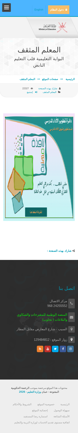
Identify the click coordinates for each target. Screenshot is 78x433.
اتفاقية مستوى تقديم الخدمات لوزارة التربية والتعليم (42, 422)
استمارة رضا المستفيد (35, 416)
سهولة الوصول (62, 410)
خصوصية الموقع (45, 404)
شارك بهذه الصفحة (47, 88)
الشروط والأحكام (22, 404)
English (38, 9)
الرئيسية (70, 79)
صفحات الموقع (50, 79)
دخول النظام (57, 9)
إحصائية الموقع (40, 410)
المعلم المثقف (27, 79)
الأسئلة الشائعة (62, 416)
